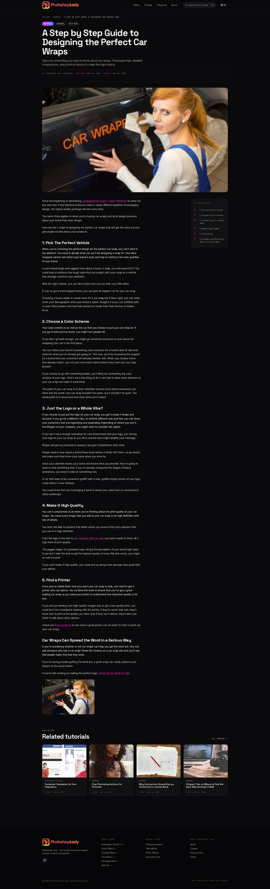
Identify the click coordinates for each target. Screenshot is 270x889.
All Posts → (107, 865)
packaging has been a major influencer (105, 201)
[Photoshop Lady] (60, 5)
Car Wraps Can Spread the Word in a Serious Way (212, 240)
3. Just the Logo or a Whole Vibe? (212, 221)
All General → (220, 739)
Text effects (151, 848)
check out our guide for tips (114, 673)
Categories (162, 5)
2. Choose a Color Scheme (211, 215)
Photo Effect (109, 848)
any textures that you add (88, 538)
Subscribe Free (153, 857)
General (57, 17)
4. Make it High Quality (209, 228)
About (174, 5)
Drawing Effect (110, 853)
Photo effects (152, 853)
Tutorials (148, 5)
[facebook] (44, 860)
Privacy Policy (196, 853)
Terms (193, 857)
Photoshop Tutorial (113, 844)
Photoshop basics (154, 844)
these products (62, 625)
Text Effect (108, 857)
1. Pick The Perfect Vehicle (211, 210)
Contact (193, 848)
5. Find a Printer (206, 234)
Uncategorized (110, 861)
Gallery (136, 5)
